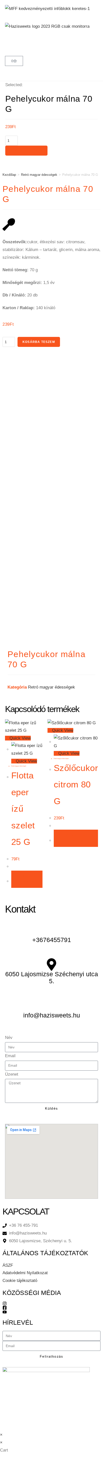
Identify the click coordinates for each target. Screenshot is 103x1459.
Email (10, 1055)
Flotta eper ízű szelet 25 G (23, 808)
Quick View (19, 738)
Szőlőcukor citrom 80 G (76, 784)
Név (8, 1037)
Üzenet (11, 1074)
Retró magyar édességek (39, 175)
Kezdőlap (9, 175)
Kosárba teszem (26, 150)
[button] (51, 43)
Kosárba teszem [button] (27, 879)
